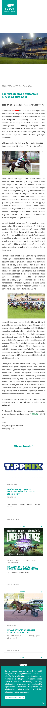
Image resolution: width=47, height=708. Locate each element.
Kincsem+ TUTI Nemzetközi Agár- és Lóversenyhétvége (22, 568)
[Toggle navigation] (40, 2)
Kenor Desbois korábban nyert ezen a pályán (21, 631)
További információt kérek (15, 697)
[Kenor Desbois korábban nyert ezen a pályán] (23, 607)
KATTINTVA (34, 414)
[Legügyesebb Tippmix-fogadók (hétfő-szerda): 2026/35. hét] (23, 467)
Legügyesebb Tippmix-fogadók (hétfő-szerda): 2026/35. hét (21, 491)
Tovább (22, 526)
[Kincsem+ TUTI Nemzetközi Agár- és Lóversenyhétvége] (23, 542)
